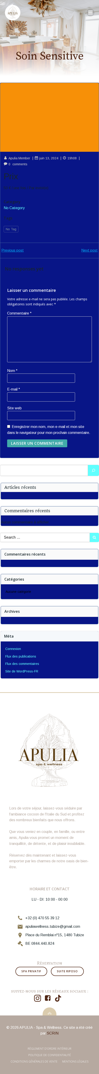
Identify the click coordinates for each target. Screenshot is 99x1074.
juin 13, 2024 (48, 158)
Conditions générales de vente (34, 1061)
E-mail (13, 389)
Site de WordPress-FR (21, 671)
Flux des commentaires (22, 664)
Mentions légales (75, 1061)
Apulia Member (19, 158)
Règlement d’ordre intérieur (49, 1048)
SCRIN (52, 1033)
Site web (14, 408)
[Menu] (90, 13)
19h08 (72, 158)
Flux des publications (20, 656)
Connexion (13, 649)
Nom (12, 371)
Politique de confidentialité (49, 1055)
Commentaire (19, 313)
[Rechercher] (93, 470)
